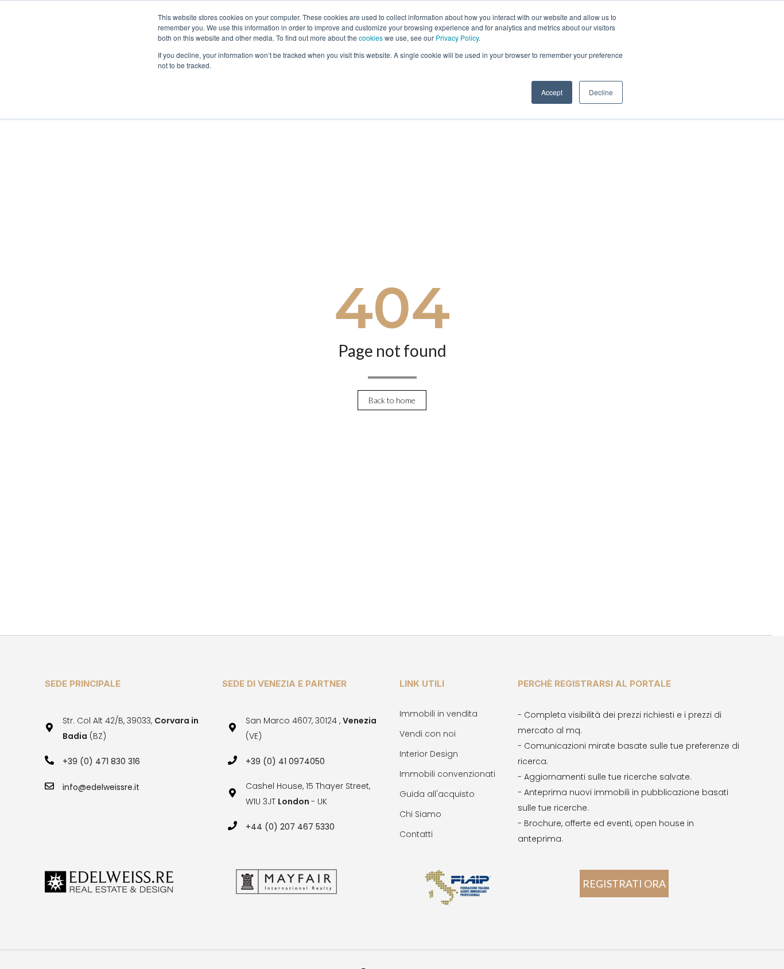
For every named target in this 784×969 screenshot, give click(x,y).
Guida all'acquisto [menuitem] (437, 794)
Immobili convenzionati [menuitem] (447, 774)
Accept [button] (551, 92)
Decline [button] (601, 92)
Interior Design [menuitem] (428, 754)
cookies (372, 37)
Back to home (392, 400)
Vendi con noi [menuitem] (427, 734)
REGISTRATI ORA (624, 883)
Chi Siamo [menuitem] (420, 814)
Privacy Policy (457, 37)
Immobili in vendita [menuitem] (438, 713)
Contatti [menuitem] (416, 834)
